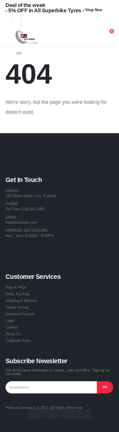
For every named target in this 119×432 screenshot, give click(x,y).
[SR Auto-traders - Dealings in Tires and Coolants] (26, 37)
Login (10, 321)
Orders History (17, 307)
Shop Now (93, 10)
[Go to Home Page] (7, 53)
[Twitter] (27, 250)
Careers (12, 327)
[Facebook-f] (12, 250)
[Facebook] (10, 22)
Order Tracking (17, 294)
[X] (20, 22)
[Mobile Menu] (10, 37)
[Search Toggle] (87, 33)
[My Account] (98, 33)
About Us (13, 334)
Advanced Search (20, 314)
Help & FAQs (16, 287)
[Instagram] (30, 22)
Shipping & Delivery (21, 301)
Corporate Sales (18, 340)
